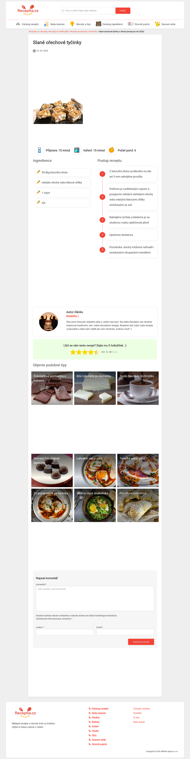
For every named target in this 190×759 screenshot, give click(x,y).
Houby (95, 730)
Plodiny (96, 717)
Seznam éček (168, 24)
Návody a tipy (83, 24)
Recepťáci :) (72, 316)
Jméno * (40, 627)
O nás (136, 717)
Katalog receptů (30, 24)
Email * (99, 627)
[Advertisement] (95, 75)
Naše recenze (57, 24)
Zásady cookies (141, 708)
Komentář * (41, 584)
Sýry (94, 735)
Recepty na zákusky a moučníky (83, 31)
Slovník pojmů (142, 24)
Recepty (44, 31)
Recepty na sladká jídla (58, 31)
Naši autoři (139, 722)
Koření (95, 726)
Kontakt (137, 713)
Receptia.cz (34, 31)
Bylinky (95, 722)
